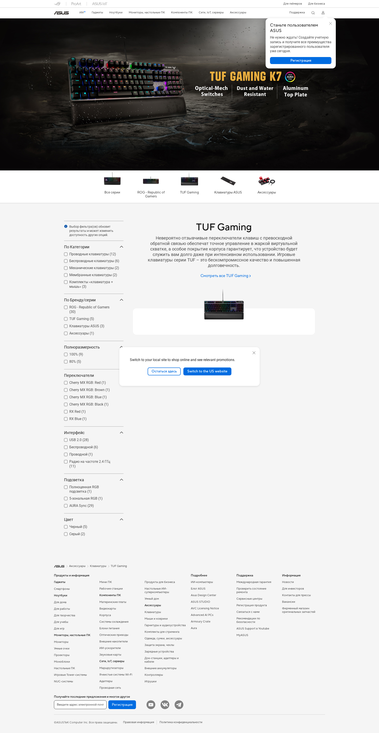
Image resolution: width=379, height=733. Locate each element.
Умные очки (62, 648)
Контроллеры (154, 675)
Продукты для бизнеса (160, 582)
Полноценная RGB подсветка (88, 486)
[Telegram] (179, 704)
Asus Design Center (203, 595)
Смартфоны (62, 589)
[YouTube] (151, 704)
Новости (288, 582)
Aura (194, 628)
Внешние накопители (113, 641)
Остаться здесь (164, 371)
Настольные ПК (64, 668)
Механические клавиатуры (86, 267)
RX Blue (70, 418)
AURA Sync (72, 504)
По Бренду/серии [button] (80, 300)
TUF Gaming (74, 318)
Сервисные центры (249, 599)
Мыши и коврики (156, 618)
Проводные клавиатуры (84, 253)
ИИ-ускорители (110, 648)
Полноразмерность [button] (82, 347)
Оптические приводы (113, 635)
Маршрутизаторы (111, 668)
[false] (300, 60)
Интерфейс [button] (74, 432)
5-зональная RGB (78, 497)
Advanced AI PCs (202, 615)
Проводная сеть (110, 688)
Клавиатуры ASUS (79, 325)
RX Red (69, 410)
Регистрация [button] (122, 705)
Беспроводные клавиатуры (86, 260)
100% (68, 353)
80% (67, 360)
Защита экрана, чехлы (159, 645)
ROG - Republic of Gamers (84, 306)
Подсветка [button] (74, 479)
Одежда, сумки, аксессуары (163, 638)
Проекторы (62, 655)
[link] (61, 12)
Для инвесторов (293, 588)
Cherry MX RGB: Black (81, 403)
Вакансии (288, 602)
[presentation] (66, 226)
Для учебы (61, 622)
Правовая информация (138, 722)
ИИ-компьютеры (202, 582)
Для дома (60, 602)
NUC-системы (63, 681)
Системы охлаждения (114, 622)
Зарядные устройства (159, 651)
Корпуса (105, 615)
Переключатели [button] (79, 375)
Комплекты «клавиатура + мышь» (86, 282)
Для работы (62, 609)
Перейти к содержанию (56, 13)
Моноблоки (62, 661)
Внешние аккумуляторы (161, 668)
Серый (69, 533)
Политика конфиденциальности (180, 722)
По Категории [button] (76, 247)
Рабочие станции (111, 588)
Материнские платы (112, 602)
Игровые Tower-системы (70, 675)
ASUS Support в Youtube (252, 628)
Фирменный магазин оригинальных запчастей (298, 610)
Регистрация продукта (251, 605)
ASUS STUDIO (200, 602)
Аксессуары (74, 332)
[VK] (165, 704)
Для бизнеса (316, 3)
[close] (254, 353)
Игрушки (151, 681)
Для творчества (64, 615)
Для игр (59, 628)
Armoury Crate (200, 621)
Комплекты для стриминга (162, 632)
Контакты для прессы (296, 595)
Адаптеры (106, 681)
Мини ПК (105, 582)
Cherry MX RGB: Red (79, 381)
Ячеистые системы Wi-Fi (115, 674)
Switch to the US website (207, 371)
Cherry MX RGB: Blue (80, 396)
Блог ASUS (198, 588)
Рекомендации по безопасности (248, 620)
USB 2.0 (70, 439)
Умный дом (152, 599)
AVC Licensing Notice (205, 608)
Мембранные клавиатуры (85, 274)
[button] (292, 3)
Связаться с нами (248, 612)
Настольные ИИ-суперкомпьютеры (157, 590)
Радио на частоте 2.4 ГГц (84, 460)
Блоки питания (109, 628)
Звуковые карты (110, 654)
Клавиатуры (153, 612)
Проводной (73, 453)
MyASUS (242, 635)
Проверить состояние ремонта (251, 590)
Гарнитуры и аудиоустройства (165, 625)
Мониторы (61, 642)
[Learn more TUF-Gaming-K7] (189, 169)
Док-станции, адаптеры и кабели (162, 659)
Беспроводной (76, 446)
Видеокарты (107, 608)
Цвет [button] (68, 519)
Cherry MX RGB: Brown (81, 389)
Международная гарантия (253, 582)
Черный (70, 526)
